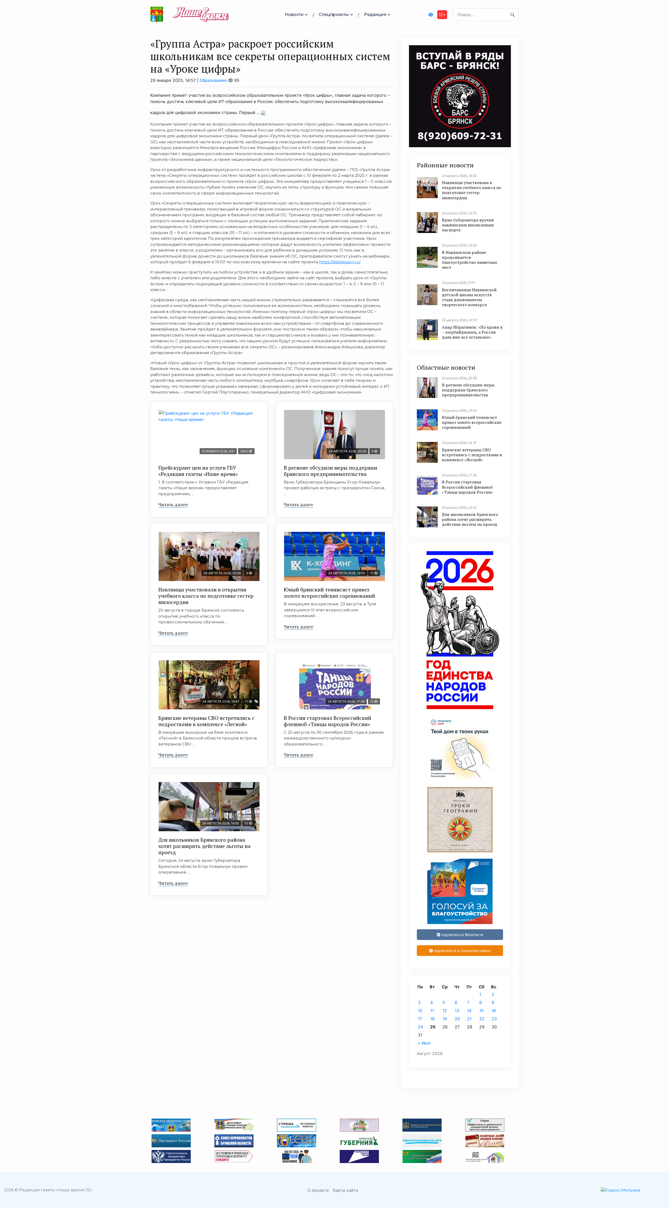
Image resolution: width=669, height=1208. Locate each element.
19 (444, 1018)
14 (469, 1010)
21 (469, 1018)
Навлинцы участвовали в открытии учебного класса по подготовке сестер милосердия (205, 596)
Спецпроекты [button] (334, 14)
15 (481, 1010)
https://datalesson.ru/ (339, 261)
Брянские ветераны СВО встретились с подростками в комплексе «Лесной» (206, 721)
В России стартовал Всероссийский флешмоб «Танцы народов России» (327, 721)
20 (457, 1018)
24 (420, 1026)
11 (432, 1010)
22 (482, 1018)
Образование (213, 80)
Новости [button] (294, 14)
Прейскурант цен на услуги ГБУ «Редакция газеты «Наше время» (198, 470)
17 (420, 1018)
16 (494, 1010)
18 (432, 1018)
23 (494, 1018)
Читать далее (173, 504)
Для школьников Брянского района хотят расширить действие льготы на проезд (204, 846)
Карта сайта (345, 1190)
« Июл (424, 1043)
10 (420, 1010)
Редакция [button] (375, 14)
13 (457, 1010)
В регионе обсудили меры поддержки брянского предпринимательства (330, 470)
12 (444, 1010)
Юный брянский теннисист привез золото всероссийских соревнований (329, 592)
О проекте (318, 1190)
